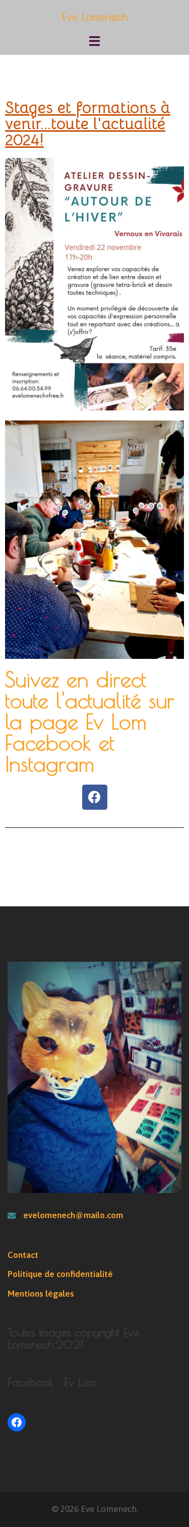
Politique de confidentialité (60, 1274)
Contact (23, 1255)
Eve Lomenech (95, 16)
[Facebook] (94, 797)
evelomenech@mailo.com (73, 1215)
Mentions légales (41, 1294)
